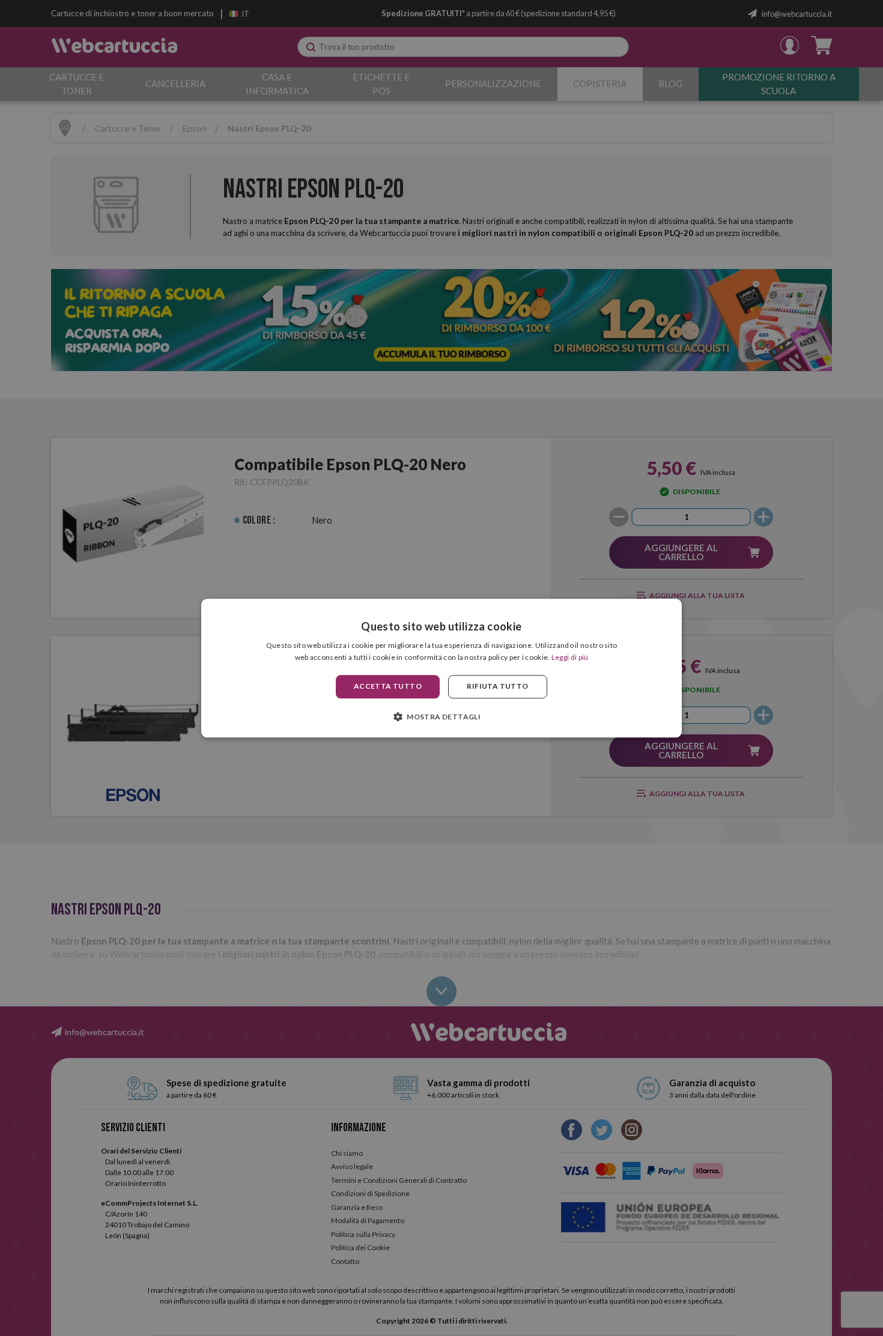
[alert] (441, 668)
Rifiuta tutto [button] (497, 686)
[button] (441, 716)
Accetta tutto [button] (388, 686)
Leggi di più (570, 657)
